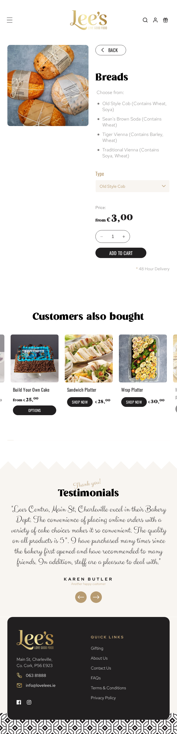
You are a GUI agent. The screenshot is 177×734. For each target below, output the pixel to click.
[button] (10, 20)
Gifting (97, 648)
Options (34, 410)
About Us (99, 658)
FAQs (96, 678)
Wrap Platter (132, 389)
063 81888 (36, 675)
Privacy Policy (103, 697)
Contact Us (101, 668)
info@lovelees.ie (41, 685)
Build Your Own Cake (31, 389)
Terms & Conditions (108, 687)
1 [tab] (10, 440)
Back (113, 50)
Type (99, 173)
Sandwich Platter (81, 389)
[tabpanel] (34, 376)
